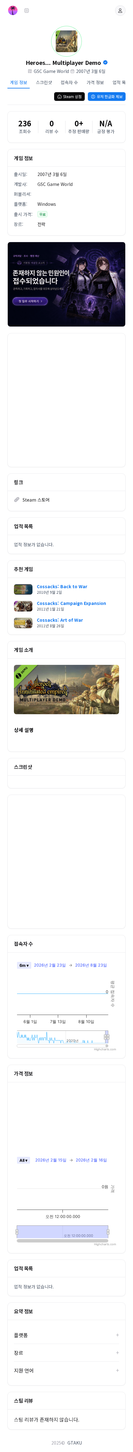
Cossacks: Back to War (62, 586)
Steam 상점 (72, 96)
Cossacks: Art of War (60, 620)
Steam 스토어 (36, 500)
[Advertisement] (66, 400)
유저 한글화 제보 (109, 96)
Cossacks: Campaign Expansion (71, 603)
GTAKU (74, 1443)
